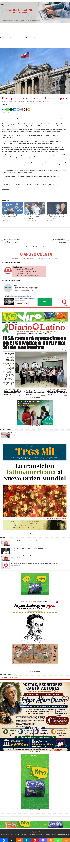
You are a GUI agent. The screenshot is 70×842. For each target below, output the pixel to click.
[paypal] (43, 246)
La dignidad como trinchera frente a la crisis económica (25, 555)
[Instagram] (21, 108)
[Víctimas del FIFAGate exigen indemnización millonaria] (12, 208)
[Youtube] (36, 246)
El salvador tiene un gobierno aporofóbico (22, 433)
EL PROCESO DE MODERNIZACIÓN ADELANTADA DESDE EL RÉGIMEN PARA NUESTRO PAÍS (34, 563)
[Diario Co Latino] (35, 12)
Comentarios (38, 101)
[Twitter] (18, 108)
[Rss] (26, 246)
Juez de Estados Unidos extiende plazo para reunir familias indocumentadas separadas (13, 240)
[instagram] (39, 246)
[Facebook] (4, 108)
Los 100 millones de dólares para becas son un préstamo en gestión (29, 548)
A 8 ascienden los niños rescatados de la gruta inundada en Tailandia (57, 240)
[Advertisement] (35, 29)
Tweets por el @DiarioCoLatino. (9, 677)
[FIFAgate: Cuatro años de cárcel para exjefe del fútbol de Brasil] (57, 208)
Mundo (12, 37)
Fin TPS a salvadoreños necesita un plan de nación (24, 541)
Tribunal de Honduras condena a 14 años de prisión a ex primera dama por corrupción (34, 216)
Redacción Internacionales (10, 101)
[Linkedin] (14, 108)
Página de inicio (4, 37)
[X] (11, 108)
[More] (28, 108)
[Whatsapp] (7, 108)
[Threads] (25, 108)
